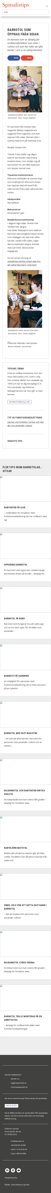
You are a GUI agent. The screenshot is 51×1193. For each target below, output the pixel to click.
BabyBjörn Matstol (15, 847)
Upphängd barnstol (15, 564)
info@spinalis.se (17, 1141)
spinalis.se (15, 1079)
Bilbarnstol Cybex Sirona (19, 962)
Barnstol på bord (14, 618)
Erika (21, 368)
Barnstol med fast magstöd (20, 733)
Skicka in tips (11, 1106)
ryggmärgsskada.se (18, 1083)
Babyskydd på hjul (15, 507)
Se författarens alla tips (19, 402)
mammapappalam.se (19, 1087)
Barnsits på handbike (16, 675)
